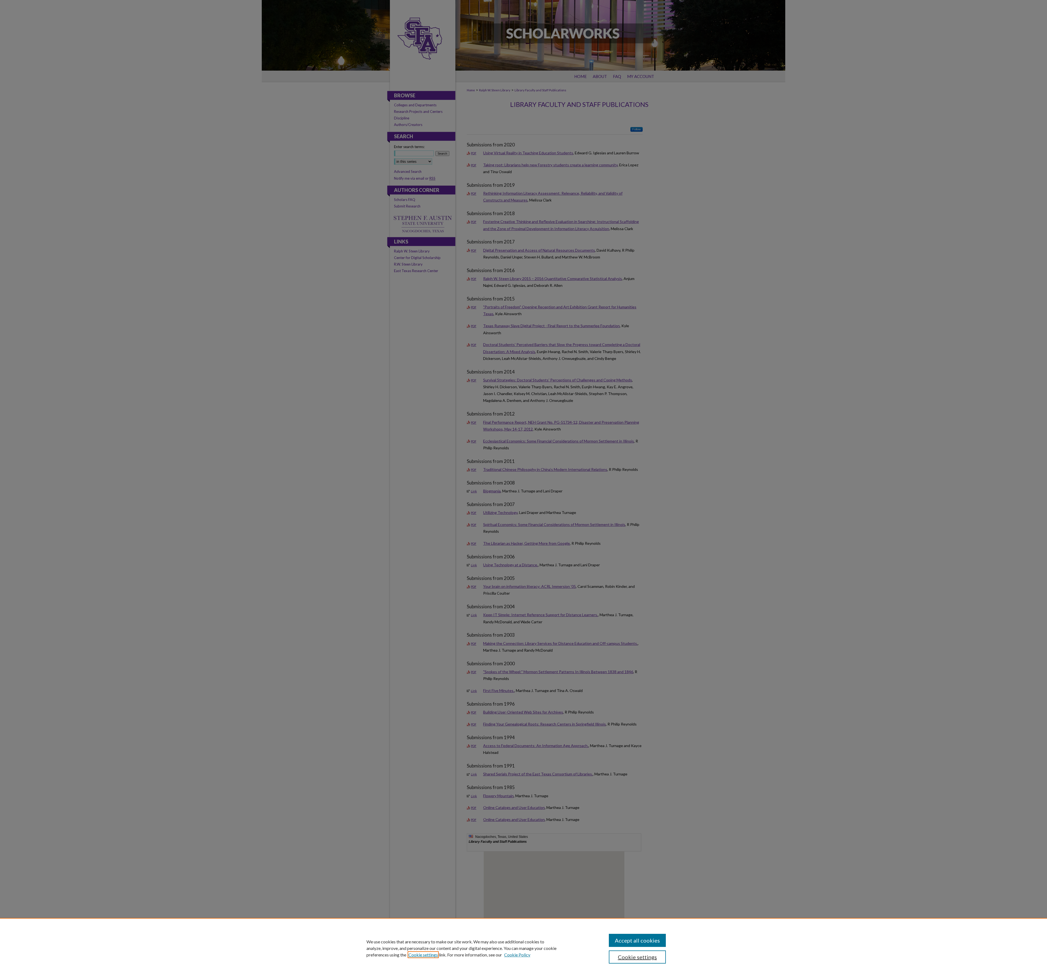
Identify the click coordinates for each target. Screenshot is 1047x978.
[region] (523, 948)
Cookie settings (423, 954)
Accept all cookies (637, 940)
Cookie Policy (517, 954)
